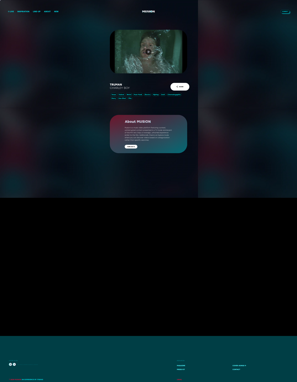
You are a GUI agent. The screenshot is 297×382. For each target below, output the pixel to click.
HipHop (156, 95)
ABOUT (47, 11)
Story (113, 98)
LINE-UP (36, 11)
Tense (113, 95)
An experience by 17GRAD (32, 379)
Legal (179, 379)
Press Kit (181, 369)
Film (130, 98)
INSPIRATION (23, 11)
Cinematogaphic (174, 95)
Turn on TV (131, 146)
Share (181, 86)
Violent (121, 95)
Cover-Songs (238, 366)
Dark (163, 95)
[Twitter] (14, 365)
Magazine (181, 366)
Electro (148, 95)
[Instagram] (10, 365)
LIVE (12, 11)
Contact (236, 369)
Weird (129, 95)
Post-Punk (138, 95)
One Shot (122, 98)
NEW (56, 11)
